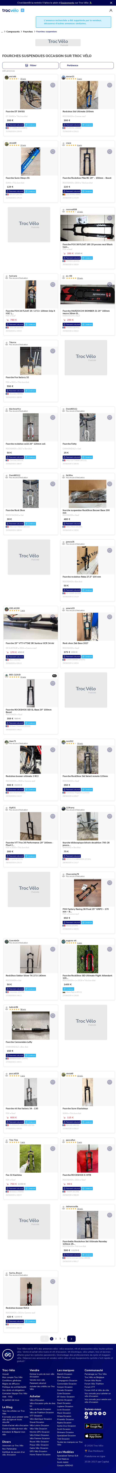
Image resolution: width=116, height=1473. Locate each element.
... (2, 31)
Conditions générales (11, 1380)
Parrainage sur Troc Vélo (96, 1374)
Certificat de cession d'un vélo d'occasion (13, 1453)
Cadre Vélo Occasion (39, 1448)
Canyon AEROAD (65, 1465)
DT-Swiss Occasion (66, 1396)
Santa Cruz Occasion (66, 1426)
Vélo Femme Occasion (40, 1438)
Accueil (5, 1374)
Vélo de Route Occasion (40, 1409)
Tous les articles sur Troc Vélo (13, 1412)
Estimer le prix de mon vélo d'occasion (42, 1375)
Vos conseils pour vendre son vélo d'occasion (98, 1400)
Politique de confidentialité (14, 1387)
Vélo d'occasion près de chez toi (42, 1404)
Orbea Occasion (64, 1416)
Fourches (28, 31)
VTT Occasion (36, 1415)
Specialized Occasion (66, 1435)
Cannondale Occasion (67, 1383)
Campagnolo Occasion (67, 1380)
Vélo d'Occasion (37, 1400)
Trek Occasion (63, 1439)
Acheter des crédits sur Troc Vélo (42, 1387)
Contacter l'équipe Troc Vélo (14, 1393)
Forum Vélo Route (93, 1380)
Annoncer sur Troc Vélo (12, 1445)
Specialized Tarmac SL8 (67, 1455)
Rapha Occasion (64, 1422)
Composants (13, 31)
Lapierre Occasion (65, 1406)
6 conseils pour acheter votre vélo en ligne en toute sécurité (15, 1420)
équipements (67, 2)
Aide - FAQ (7, 1396)
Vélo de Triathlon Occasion (42, 1412)
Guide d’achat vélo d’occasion (15, 1425)
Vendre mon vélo (37, 1380)
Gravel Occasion (37, 1422)
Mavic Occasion (64, 1413)
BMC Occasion (63, 1377)
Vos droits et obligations (13, 1390)
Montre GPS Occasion (40, 1432)
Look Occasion (63, 1409)
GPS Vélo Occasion (38, 1451)
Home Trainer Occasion (40, 1454)
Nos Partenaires (9, 1449)
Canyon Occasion (65, 1387)
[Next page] (71, 1339)
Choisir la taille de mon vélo (14, 1428)
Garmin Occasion (64, 1400)
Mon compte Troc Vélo (12, 1377)
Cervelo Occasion (65, 1390)
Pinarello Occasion (65, 1419)
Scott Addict (62, 1462)
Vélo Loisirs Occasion (39, 1425)
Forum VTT (90, 1387)
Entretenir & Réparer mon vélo (13, 1433)
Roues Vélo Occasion (39, 1441)
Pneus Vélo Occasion (39, 1445)
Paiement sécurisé (38, 1383)
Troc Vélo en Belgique (94, 1377)
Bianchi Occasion (64, 1374)
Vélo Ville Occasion (38, 1428)
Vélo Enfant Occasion (39, 1435)
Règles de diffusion (11, 1383)
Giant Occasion (64, 1403)
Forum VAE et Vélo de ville (97, 1390)
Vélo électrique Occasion (41, 1419)
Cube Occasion (63, 1393)
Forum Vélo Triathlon (94, 1383)
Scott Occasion (64, 1429)
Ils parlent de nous (10, 1400)
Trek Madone (63, 1459)
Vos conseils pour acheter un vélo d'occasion (98, 1395)
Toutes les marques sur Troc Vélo (70, 1443)
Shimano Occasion (65, 1432)
